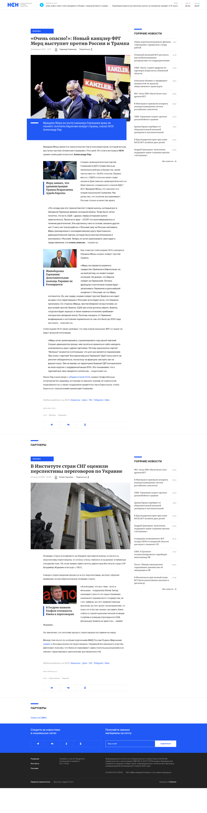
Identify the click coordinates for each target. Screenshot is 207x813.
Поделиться (84, 49)
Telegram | (99, 400)
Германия (62, 415)
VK (90, 400)
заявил (47, 644)
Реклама (34, 768)
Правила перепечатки (40, 782)
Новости (75, 400)
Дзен (84, 400)
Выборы (52, 415)
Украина (65, 678)
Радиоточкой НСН (79, 377)
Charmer (172, 782)
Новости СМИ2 (39, 717)
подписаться (166, 744)
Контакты (35, 763)
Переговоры (54, 678)
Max (107, 400)
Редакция (35, 759)
